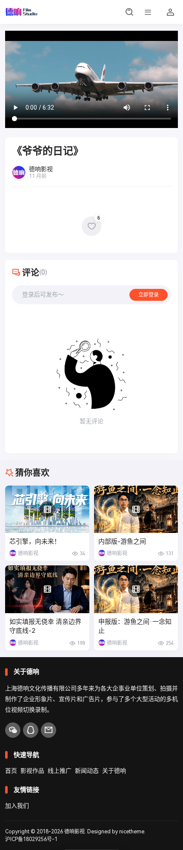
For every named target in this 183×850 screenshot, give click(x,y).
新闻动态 (87, 770)
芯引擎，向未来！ (34, 541)
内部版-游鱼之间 (122, 541)
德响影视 (74, 832)
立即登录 (148, 295)
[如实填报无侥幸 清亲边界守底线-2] (47, 589)
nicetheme (131, 832)
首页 (11, 770)
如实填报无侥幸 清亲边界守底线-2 (45, 626)
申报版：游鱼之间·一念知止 (135, 626)
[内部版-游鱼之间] (136, 509)
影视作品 (32, 770)
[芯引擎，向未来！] (47, 509)
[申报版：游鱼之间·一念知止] (136, 589)
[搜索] (129, 12)
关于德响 (114, 770)
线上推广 (59, 770)
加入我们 (17, 805)
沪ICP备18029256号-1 (31, 839)
